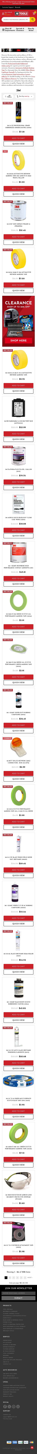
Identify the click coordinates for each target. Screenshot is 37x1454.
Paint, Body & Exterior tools (13, 1320)
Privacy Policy (8, 1396)
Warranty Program (9, 1392)
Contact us (7, 1414)
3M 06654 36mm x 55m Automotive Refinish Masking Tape (18, 273)
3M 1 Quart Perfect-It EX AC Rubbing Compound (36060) (18, 906)
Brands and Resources (10, 1378)
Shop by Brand (31, 29)
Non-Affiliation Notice (11, 1390)
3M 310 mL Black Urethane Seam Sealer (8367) (18, 955)
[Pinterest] (13, 1406)
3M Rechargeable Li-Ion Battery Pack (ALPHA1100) (18, 422)
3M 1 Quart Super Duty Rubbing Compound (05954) (18, 713)
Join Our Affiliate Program (12, 1359)
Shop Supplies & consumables (13, 1328)
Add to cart (18, 138)
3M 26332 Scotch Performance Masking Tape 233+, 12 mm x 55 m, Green (18, 810)
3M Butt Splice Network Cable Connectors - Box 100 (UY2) (18, 762)
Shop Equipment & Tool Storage (14, 1326)
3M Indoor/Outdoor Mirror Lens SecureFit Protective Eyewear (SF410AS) (18, 1197)
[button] (24, 96)
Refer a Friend (8, 1357)
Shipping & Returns (9, 1344)
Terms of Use (7, 1394)
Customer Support (8, 7)
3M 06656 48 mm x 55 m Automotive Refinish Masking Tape (18, 374)
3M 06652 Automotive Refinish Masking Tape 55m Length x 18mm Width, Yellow (18, 176)
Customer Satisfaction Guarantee (14, 1387)
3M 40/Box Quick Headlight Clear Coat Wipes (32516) (18, 518)
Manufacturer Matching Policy (14, 1385)
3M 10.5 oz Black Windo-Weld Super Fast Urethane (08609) (18, 858)
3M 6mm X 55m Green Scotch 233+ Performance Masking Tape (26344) (18, 615)
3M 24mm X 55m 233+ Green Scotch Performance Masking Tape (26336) (18, 1148)
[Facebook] (5, 1406)
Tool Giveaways (8, 1353)
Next (29, 1277)
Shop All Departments (9, 29)
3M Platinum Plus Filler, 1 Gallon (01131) (18, 470)
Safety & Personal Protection (13, 1324)
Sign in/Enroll (8, 12)
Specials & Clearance (20, 29)
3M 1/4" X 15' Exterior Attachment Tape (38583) (18, 1246)
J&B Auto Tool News (10, 1373)
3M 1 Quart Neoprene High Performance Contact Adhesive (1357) (18, 567)
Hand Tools (7, 1318)
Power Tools (7, 1322)
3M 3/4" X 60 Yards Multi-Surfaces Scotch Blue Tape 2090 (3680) (18, 1099)
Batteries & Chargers (10, 1311)
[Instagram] (17, 1406)
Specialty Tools (8, 1330)
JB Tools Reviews (9, 1351)
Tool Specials (8, 1309)
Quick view (18, 144)
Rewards (17, 7)
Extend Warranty (9, 1346)
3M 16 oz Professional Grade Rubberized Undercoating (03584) (18, 126)
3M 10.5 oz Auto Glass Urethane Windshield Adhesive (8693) (18, 1051)
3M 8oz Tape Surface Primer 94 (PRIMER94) (18, 225)
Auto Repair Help (9, 1375)
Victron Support (8, 1349)
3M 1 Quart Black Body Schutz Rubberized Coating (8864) (18, 1003)
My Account (7, 1342)
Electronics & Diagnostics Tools (14, 1315)
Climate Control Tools (11, 1313)
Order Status (7, 1340)
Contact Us (7, 1364)
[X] (9, 1406)
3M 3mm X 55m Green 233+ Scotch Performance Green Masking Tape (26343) (18, 664)
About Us (6, 1362)
